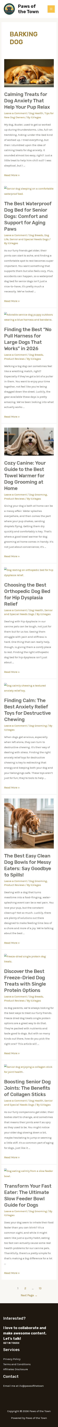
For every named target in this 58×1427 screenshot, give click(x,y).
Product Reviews (14, 358)
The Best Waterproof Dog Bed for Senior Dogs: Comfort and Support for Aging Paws (28, 216)
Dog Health (36, 113)
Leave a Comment (15, 113)
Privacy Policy (11, 1359)
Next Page (29, 1295)
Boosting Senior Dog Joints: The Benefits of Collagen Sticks (27, 1088)
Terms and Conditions (17, 1364)
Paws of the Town (28, 9)
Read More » (12, 175)
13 (40, 1288)
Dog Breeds (36, 235)
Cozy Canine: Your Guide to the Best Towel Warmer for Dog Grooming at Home (25, 475)
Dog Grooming (38, 494)
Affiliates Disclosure (15, 1369)
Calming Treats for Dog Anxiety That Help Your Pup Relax (27, 100)
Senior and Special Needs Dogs (29, 239)
